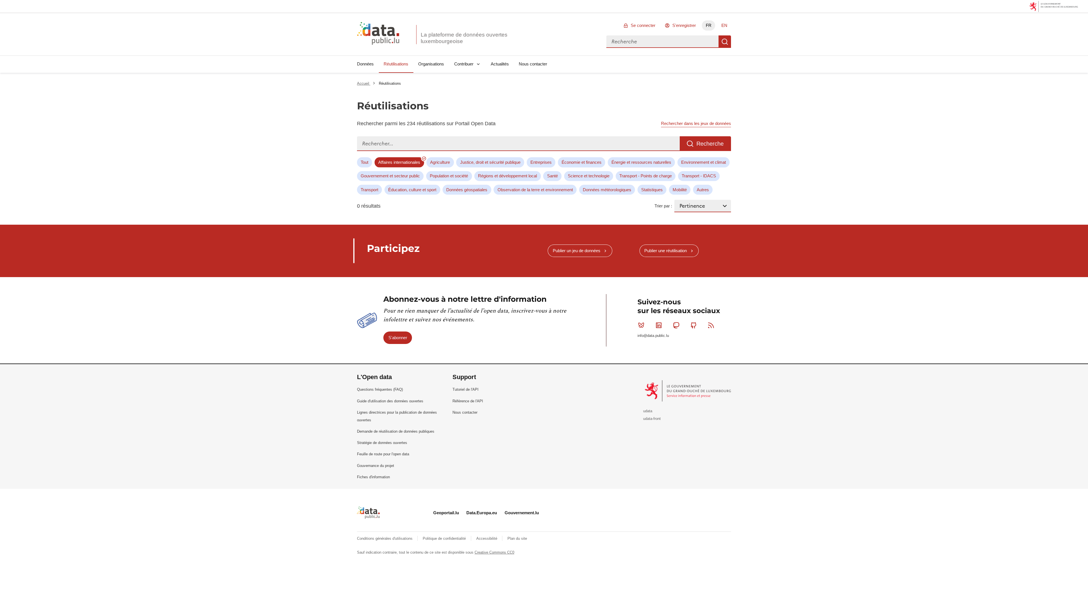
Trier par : (663, 205)
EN (724, 25)
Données (365, 63)
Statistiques (652, 189)
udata (647, 411)
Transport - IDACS (699, 175)
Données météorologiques (607, 189)
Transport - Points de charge (645, 175)
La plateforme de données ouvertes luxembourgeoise (464, 38)
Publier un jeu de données (576, 250)
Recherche (725, 41)
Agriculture (440, 162)
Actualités (500, 63)
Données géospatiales (466, 189)
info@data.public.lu (653, 335)
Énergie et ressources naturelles (641, 162)
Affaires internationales (399, 162)
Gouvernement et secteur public (390, 175)
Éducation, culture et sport (412, 189)
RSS (711, 325)
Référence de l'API (467, 401)
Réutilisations (396, 63)
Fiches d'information (373, 477)
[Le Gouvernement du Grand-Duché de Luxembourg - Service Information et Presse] (688, 390)
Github (693, 325)
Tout (364, 162)
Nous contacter (533, 63)
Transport (369, 189)
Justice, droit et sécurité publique (490, 162)
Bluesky (641, 325)
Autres (703, 189)
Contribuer (463, 63)
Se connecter (643, 25)
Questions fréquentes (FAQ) (380, 389)
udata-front (652, 418)
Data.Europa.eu (481, 512)
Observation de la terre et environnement (535, 189)
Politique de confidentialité (445, 538)
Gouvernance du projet (375, 466)
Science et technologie (588, 175)
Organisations (431, 63)
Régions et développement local (507, 175)
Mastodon (676, 325)
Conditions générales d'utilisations (385, 538)
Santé (552, 175)
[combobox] (662, 41)
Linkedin (659, 325)
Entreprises (541, 162)
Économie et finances (582, 162)
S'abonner (397, 337)
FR (708, 25)
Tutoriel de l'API (465, 389)
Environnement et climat (703, 162)
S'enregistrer (684, 25)
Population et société (449, 175)
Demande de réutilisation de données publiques (395, 431)
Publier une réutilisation (665, 250)
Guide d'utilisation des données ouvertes (390, 401)
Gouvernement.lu (522, 512)
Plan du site (517, 538)
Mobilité (680, 189)
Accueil (363, 83)
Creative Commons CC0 (494, 552)
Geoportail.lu (446, 512)
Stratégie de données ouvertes (382, 443)
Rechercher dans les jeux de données (696, 123)
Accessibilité (487, 538)
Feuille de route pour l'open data (383, 454)
